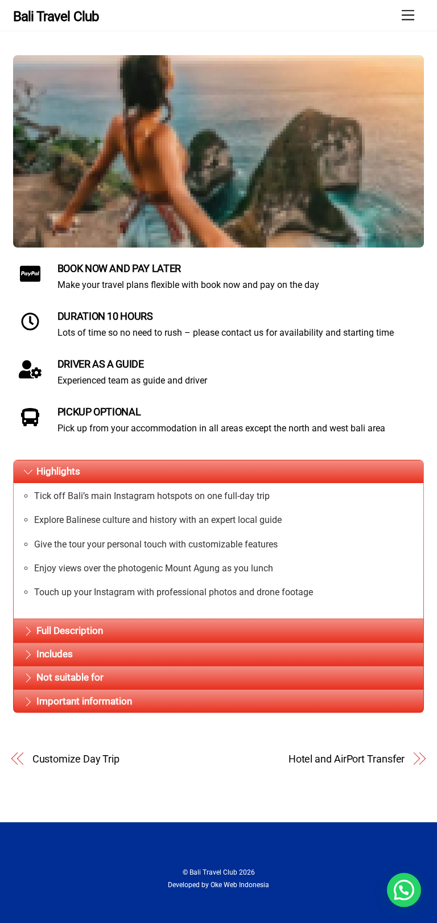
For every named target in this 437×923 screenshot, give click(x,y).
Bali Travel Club (213, 872)
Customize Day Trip (75, 759)
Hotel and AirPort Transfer (346, 759)
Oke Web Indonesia (240, 885)
